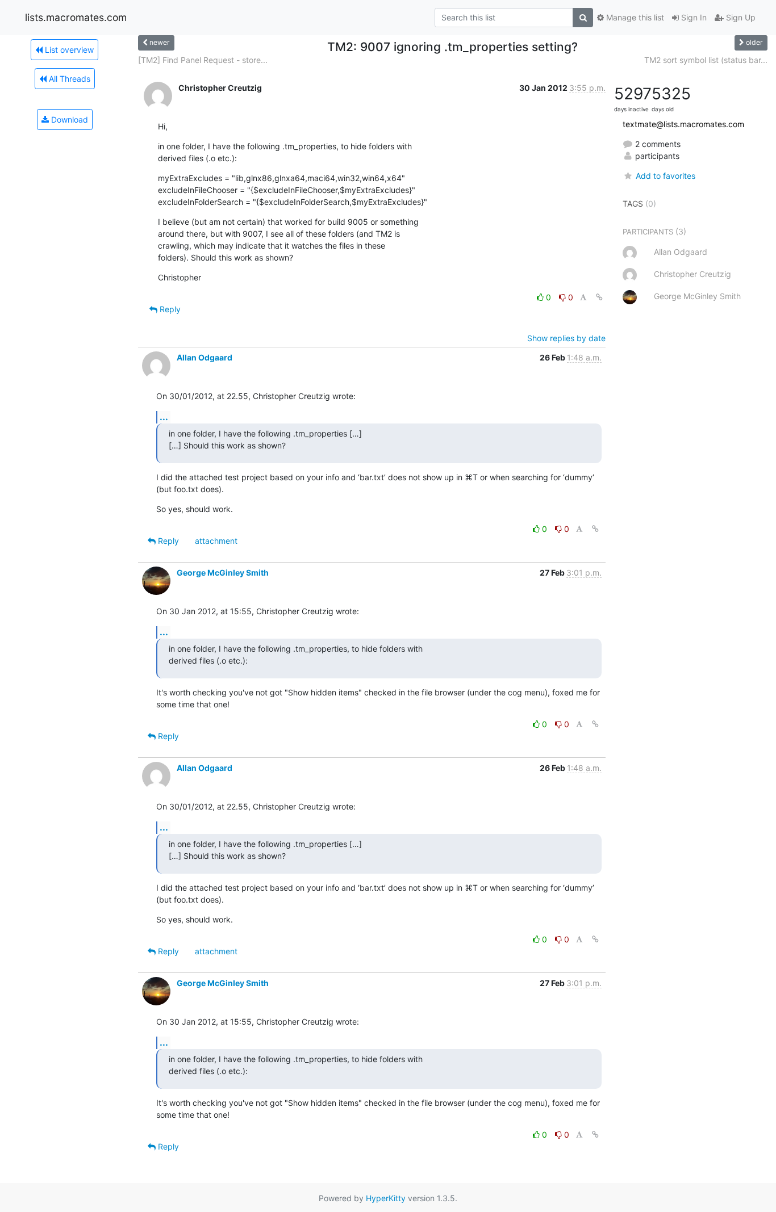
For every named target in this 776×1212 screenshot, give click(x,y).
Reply (169, 309)
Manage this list (634, 17)
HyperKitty (386, 1198)
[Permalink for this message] (599, 297)
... (164, 416)
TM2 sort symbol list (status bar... (705, 60)
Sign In (693, 17)
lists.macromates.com (76, 17)
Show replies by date (566, 338)
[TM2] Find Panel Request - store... (203, 60)
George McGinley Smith (223, 572)
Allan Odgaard (204, 357)
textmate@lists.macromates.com (683, 124)
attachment (216, 541)
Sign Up (740, 17)
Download (68, 119)
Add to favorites (665, 176)
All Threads (68, 78)
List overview (68, 49)
